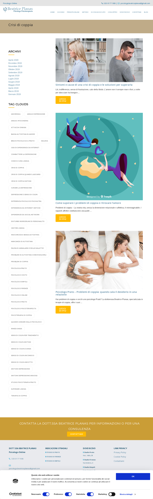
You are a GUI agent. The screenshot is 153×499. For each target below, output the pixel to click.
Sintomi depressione (20, 369)
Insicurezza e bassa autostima (25, 235)
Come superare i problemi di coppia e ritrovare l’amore (88, 203)
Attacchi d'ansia (18, 127)
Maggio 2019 (14, 85)
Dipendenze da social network (25, 215)
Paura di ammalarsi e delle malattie (27, 248)
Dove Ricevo (125, 12)
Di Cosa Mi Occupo (98, 12)
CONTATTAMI (136, 12)
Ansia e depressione (36, 114)
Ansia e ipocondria (19, 121)
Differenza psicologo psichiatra (26, 201)
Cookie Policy (120, 456)
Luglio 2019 (13, 79)
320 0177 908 (17, 458)
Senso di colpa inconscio (22, 355)
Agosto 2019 (13, 76)
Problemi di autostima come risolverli (28, 255)
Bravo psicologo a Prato (23, 141)
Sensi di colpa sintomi (21, 342)
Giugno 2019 (14, 82)
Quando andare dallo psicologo (26, 322)
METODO (85, 12)
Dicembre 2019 (15, 63)
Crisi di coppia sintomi (21, 181)
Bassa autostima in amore (23, 134)
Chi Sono (60, 12)
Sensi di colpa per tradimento (25, 335)
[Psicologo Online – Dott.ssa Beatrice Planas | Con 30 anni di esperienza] (18, 9)
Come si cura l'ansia (20, 161)
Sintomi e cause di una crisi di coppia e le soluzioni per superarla (94, 84)
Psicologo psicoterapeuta (23, 308)
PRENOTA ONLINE (73, 12)
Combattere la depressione (23, 154)
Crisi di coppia (17, 168)
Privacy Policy (120, 452)
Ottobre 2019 (14, 69)
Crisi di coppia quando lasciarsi (25, 174)
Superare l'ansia (18, 389)
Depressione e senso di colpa (24, 194)
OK (133, 476)
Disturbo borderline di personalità (27, 221)
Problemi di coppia (19, 261)
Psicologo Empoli (19, 282)
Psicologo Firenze (19, 288)
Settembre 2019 (15, 72)
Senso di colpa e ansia (21, 349)
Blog (146, 12)
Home (52, 12)
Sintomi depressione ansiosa (24, 375)
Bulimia (44, 141)
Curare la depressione (21, 188)
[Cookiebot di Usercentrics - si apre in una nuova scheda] (15, 494)
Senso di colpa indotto (22, 362)
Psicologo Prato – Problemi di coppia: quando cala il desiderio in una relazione (96, 293)
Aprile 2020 (13, 60)
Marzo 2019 (13, 91)
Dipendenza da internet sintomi (25, 208)
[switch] (68, 494)
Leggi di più (62, 100)
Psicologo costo (19, 275)
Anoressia (15, 114)
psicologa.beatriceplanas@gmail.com (135, 3)
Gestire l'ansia (17, 228)
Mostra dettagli (126, 494)
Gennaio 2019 (14, 94)
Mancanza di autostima (22, 241)
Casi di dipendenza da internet (25, 147)
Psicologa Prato (19, 268)
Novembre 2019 (15, 66)
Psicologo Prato (19, 302)
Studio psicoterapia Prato (23, 382)
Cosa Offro (112, 12)
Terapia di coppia (19, 396)
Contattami (119, 461)
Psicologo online (19, 295)
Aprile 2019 (13, 88)
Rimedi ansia (16, 329)
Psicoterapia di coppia (21, 315)
